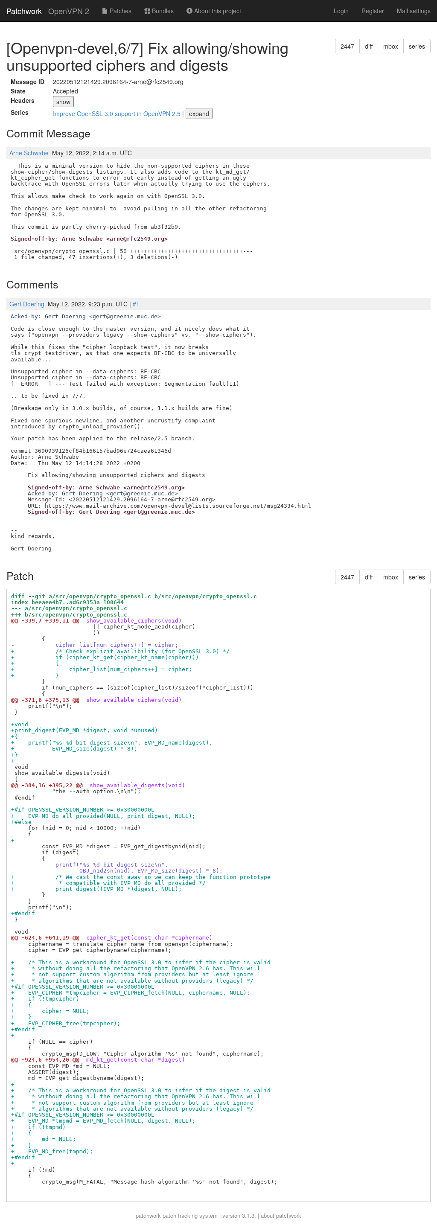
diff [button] (369, 46)
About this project (216, 10)
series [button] (417, 46)
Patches (119, 10)
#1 (136, 304)
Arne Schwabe (29, 152)
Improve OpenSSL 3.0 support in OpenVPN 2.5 (117, 113)
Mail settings (414, 10)
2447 (347, 46)
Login (341, 10)
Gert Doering (26, 304)
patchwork (148, 1215)
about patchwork (281, 1215)
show (63, 101)
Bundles (162, 10)
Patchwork (24, 10)
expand (199, 113)
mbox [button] (390, 46)
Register (372, 10)
